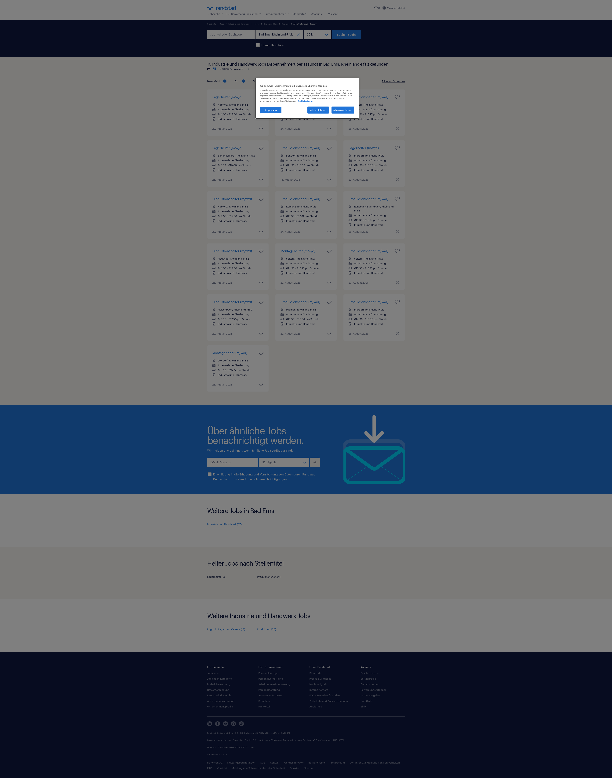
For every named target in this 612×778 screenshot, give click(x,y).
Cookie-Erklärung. (305, 101)
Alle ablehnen (318, 109)
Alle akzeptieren (342, 109)
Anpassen (271, 109)
